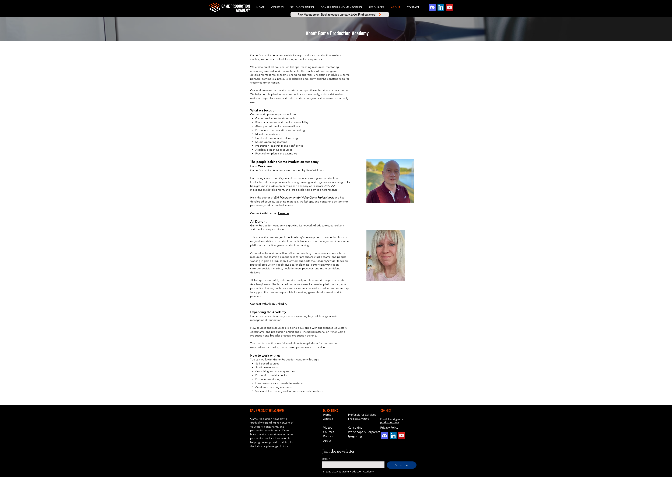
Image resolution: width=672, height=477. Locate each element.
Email (326, 458)
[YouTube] (449, 7)
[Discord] (432, 7)
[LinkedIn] (441, 7)
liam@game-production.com (391, 420)
